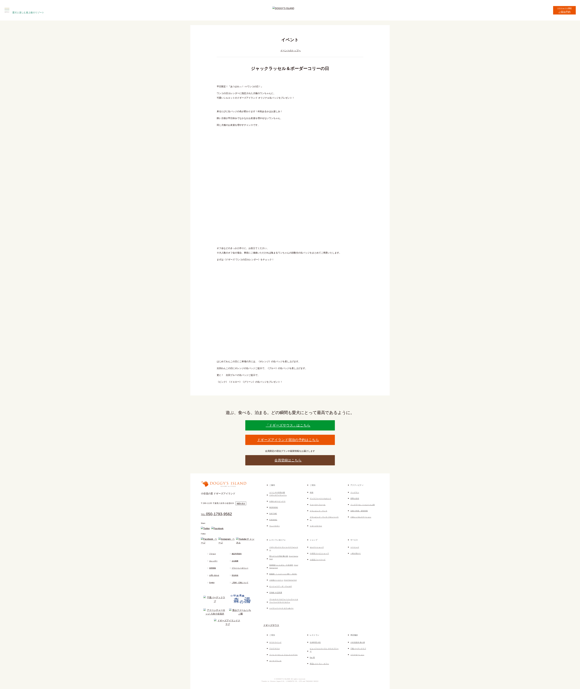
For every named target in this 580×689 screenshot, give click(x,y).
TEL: (216, 514)
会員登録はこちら (288, 460)
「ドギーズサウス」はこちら (288, 425)
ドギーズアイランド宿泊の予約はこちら (288, 440)
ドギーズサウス (271, 625)
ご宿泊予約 (564, 8)
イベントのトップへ (290, 50)
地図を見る (241, 503)
